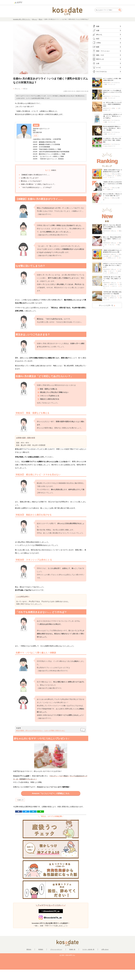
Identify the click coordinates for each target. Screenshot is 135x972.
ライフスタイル (115, 82)
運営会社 (28, 949)
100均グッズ (110, 175)
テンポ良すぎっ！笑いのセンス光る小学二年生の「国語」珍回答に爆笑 (112, 140)
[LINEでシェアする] (40, 811)
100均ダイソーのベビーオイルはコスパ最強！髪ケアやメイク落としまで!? (112, 265)
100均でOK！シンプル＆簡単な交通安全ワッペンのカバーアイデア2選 (112, 92)
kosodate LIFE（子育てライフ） (21, 19)
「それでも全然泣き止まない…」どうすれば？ (36, 187)
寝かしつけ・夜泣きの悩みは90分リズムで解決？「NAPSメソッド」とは (112, 238)
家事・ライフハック (110, 84)
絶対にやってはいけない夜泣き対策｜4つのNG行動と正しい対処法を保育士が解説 (112, 226)
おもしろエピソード (110, 146)
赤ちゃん (34, 19)
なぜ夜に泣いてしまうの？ (30, 178)
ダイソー (112, 177)
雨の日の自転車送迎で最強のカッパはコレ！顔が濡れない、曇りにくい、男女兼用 (112, 128)
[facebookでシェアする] (18, 811)
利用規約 (40, 949)
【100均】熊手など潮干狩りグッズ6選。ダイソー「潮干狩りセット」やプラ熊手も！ (112, 116)
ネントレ (112, 244)
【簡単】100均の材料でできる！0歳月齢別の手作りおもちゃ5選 (112, 251)
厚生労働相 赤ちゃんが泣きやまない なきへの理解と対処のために (40, 730)
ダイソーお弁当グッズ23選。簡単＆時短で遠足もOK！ (112, 79)
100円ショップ (112, 258)
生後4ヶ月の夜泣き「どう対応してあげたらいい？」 (38, 184)
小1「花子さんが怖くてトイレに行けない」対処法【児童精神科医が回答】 (112, 104)
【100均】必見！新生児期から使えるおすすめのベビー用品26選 (112, 292)
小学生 (113, 108)
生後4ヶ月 (20, 800)
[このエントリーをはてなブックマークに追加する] (33, 811)
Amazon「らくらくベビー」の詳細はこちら (50, 793)
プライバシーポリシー (56, 949)
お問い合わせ (105, 949)
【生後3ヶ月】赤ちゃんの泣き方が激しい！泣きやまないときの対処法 (112, 183)
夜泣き (40, 19)
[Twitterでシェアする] (25, 811)
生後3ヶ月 (110, 189)
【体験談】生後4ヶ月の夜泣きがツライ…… (35, 175)
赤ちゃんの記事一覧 (106, 305)
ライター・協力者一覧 (88, 949)
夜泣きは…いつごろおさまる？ (31, 181)
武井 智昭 (36, 132)
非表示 (53, 170)
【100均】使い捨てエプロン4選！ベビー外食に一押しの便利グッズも (112, 278)
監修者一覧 (72, 949)
